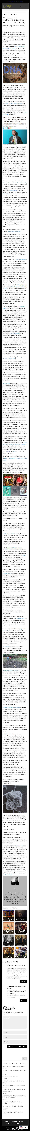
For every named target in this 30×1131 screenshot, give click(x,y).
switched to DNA (7, 573)
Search (24, 1058)
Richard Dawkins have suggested (13, 103)
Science (4, 26)
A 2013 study (6, 383)
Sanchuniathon (13, 190)
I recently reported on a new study (11, 707)
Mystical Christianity (20, 25)
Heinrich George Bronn (21, 285)
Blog (21, 1121)
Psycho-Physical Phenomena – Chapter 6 (13, 1081)
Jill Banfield (6, 646)
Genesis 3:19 (19, 845)
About (14, 1121)
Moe (5, 25)
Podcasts (10, 1123)
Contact (19, 1123)
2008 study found (8, 734)
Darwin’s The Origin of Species (18, 286)
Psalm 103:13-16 (7, 874)
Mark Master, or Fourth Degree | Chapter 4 (14, 1085)
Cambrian (7, 451)
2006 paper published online (11, 533)
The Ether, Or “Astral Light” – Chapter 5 (13, 1112)
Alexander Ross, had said (14, 231)
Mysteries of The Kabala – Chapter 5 (12, 1101)
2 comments (9, 26)
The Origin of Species (21, 259)
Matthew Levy (20, 618)
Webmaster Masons (15, 1129)
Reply (23, 981)
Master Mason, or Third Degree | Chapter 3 (14, 1066)
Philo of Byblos (7, 194)
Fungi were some (15, 444)
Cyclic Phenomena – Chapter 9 (10, 1076)
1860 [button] (5, 288)
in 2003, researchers (15, 333)
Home (7, 1121)
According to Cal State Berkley (10, 670)
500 (14, 451)
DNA (14, 25)
